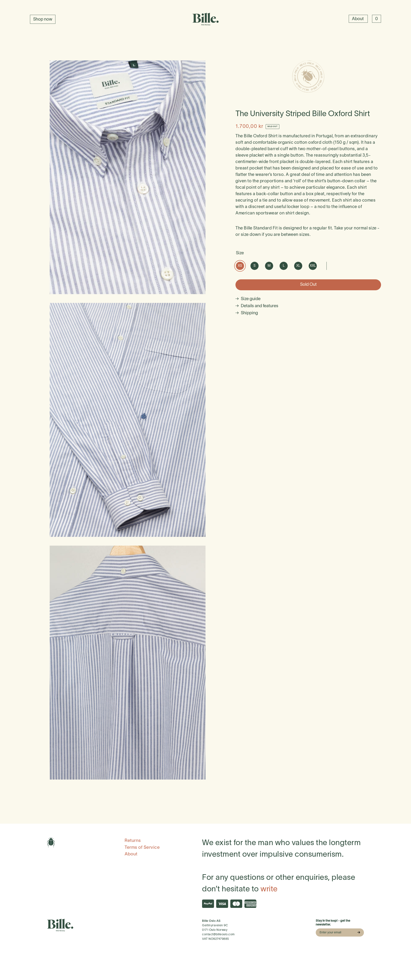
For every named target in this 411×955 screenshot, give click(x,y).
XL (298, 265)
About (358, 19)
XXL (313, 265)
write (269, 889)
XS (240, 265)
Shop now (42, 19)
